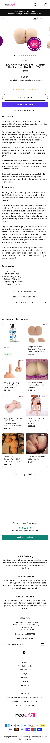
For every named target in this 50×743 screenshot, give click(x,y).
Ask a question (25, 302)
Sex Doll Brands (25, 666)
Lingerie (25, 681)
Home (24, 60)
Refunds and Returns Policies (25, 701)
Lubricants (25, 677)
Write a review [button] (25, 537)
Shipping (21, 80)
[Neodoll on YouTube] (24, 652)
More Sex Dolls (25, 670)
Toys (25, 674)
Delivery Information (25, 292)
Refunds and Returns (25, 297)
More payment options (25, 110)
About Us (25, 685)
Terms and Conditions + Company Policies (24, 697)
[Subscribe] (42, 644)
